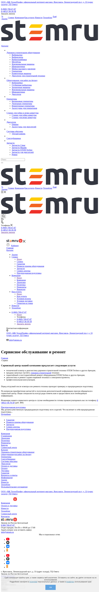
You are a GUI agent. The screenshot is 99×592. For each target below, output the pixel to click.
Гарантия (5, 473)
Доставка (5, 471)
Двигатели (5, 464)
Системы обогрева (9, 461)
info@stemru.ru (15, 340)
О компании (6, 436)
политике (33, 582)
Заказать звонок (8, 232)
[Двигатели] (26, 120)
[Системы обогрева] (26, 129)
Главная (9, 248)
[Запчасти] (26, 141)
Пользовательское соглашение (14, 487)
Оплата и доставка (9, 466)
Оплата (4, 468)
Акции (4, 480)
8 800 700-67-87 (8, 525)
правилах (70, 582)
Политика (5, 440)
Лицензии (5, 438)
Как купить (22, 296)
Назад (19, 259)
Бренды (4, 445)
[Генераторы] (26, 97)
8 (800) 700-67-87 (8, 9)
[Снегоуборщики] (26, 136)
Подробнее (6, 414)
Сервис (20, 261)
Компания (21, 280)
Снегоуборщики (8, 459)
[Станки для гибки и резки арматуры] (26, 110)
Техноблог (5, 484)
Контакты (5, 516)
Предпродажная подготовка (13, 407)
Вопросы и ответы (9, 475)
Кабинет (15, 245)
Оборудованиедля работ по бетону (16, 454)
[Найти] (2, 162)
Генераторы (6, 457)
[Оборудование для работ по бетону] (26, 78)
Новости (5, 482)
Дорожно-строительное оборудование (17, 452)
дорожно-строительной (41, 373)
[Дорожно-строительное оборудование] (26, 50)
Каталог (10, 250)
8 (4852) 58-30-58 (8, 11)
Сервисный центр (9, 447)
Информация (7, 478)
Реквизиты (6, 443)
